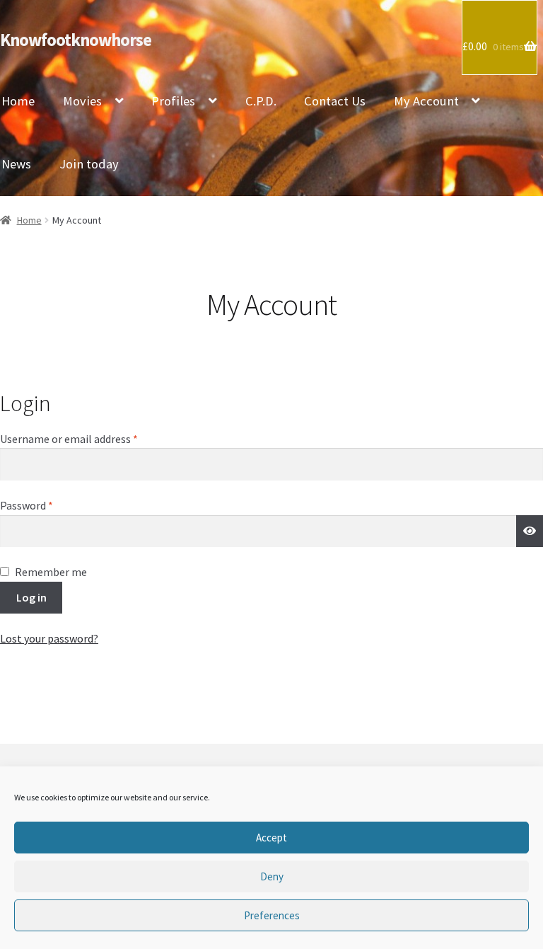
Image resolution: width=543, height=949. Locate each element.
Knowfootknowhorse (75, 40)
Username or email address (90, 438)
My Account (426, 101)
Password (47, 504)
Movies (82, 101)
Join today (89, 164)
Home (29, 220)
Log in (31, 597)
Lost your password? (49, 638)
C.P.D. (260, 101)
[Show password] (529, 531)
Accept (271, 837)
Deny (272, 876)
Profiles (173, 101)
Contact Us (335, 101)
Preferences (272, 915)
